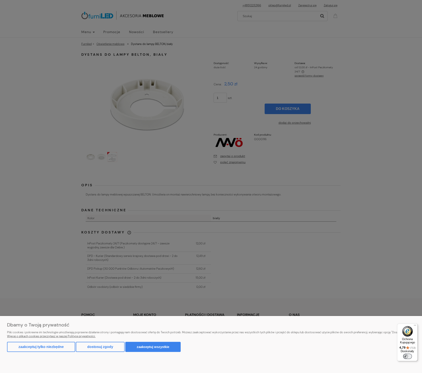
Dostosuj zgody (100, 347)
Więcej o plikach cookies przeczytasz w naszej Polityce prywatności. (51, 336)
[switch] (407, 356)
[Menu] (415, 326)
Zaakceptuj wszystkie (153, 347)
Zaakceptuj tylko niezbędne (41, 347)
